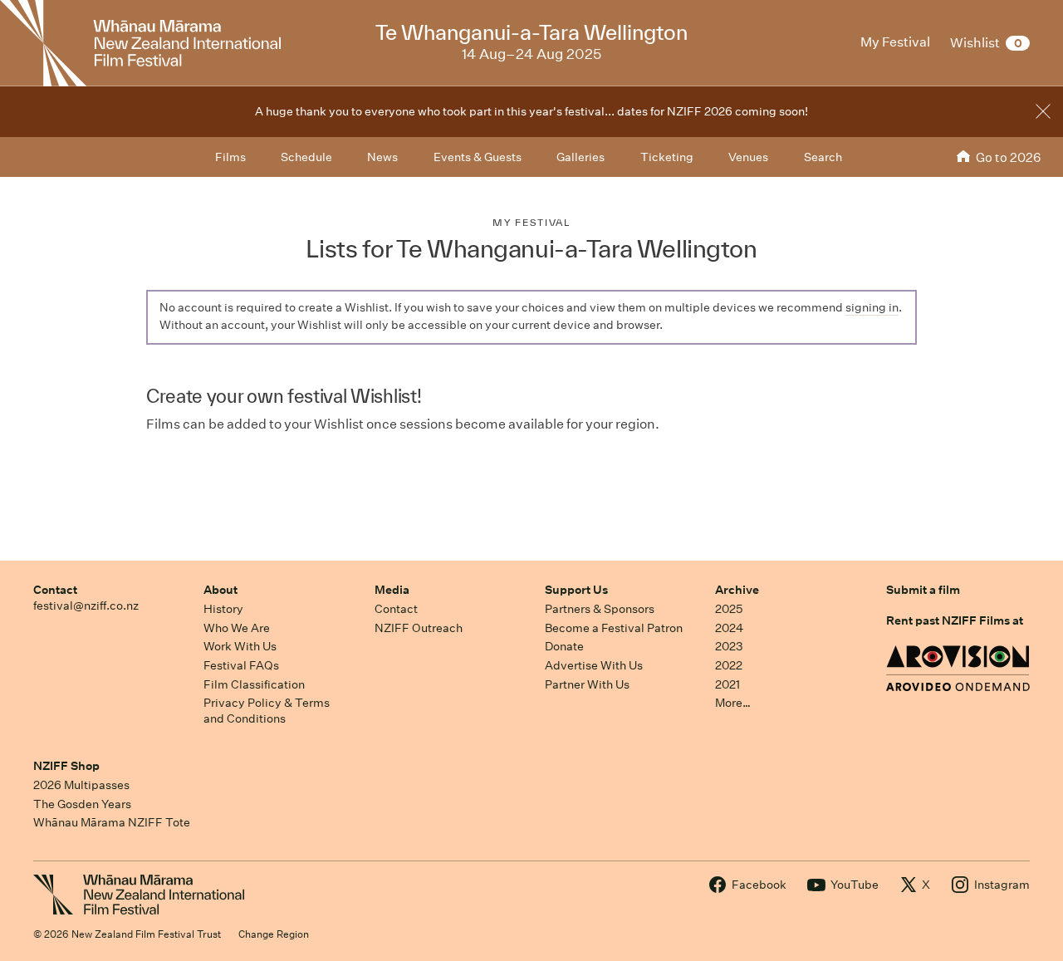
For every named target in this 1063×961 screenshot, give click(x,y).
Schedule (306, 157)
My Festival (531, 222)
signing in (872, 307)
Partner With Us (587, 684)
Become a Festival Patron (614, 627)
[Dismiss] (1043, 111)
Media (392, 589)
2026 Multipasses (81, 784)
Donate (564, 646)
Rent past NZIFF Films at (954, 620)
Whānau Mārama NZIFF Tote (111, 822)
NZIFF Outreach (419, 627)
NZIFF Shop (66, 765)
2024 (729, 627)
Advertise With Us (594, 665)
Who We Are (236, 627)
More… (733, 702)
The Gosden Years (82, 804)
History (223, 608)
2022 (728, 665)
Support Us (576, 589)
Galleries (580, 157)
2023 (729, 646)
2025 (728, 608)
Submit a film (923, 589)
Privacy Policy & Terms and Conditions (266, 710)
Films (230, 157)
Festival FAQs (241, 665)
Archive (737, 589)
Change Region (273, 934)
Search (823, 157)
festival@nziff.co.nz (86, 605)
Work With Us (240, 646)
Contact (55, 589)
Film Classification (254, 684)
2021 (727, 684)
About (220, 589)
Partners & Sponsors (599, 608)
